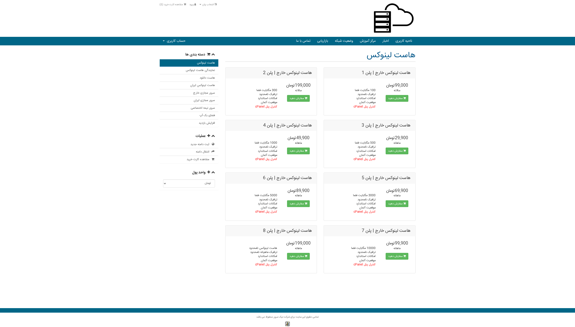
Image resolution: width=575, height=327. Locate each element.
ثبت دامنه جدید (200, 144)
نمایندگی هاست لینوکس (200, 70)
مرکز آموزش (368, 41)
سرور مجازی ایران (204, 100)
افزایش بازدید (207, 123)
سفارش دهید (395, 98)
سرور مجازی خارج (204, 93)
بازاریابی (322, 41)
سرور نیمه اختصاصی (203, 108)
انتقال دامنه (203, 151)
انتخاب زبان (208, 5)
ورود (191, 5)
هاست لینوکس (206, 62)
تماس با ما (303, 41)
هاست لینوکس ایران (202, 85)
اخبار (386, 41)
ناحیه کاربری (404, 41)
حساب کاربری (175, 41)
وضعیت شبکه (344, 41)
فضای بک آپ (207, 115)
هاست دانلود (207, 77)
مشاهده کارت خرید (199, 159)
